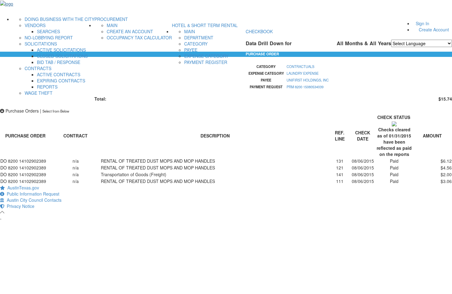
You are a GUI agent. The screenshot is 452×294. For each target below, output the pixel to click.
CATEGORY (196, 44)
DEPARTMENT (198, 37)
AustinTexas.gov (22, 188)
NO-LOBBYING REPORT (49, 37)
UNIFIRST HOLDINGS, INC (308, 79)
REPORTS (47, 87)
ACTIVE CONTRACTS (58, 74)
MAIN (112, 25)
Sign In (422, 23)
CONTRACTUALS (300, 66)
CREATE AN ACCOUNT (130, 31)
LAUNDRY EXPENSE (303, 73)
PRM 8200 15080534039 (305, 86)
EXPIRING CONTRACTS (61, 80)
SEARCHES (48, 31)
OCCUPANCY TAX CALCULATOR (139, 37)
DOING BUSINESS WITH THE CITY (59, 19)
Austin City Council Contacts (32, 200)
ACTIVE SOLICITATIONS (61, 50)
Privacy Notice (19, 206)
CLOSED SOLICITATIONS (62, 56)
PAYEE (190, 50)
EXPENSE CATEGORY (206, 56)
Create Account (434, 29)
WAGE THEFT (39, 93)
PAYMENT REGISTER (205, 62)
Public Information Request (31, 194)
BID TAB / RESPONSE (58, 62)
